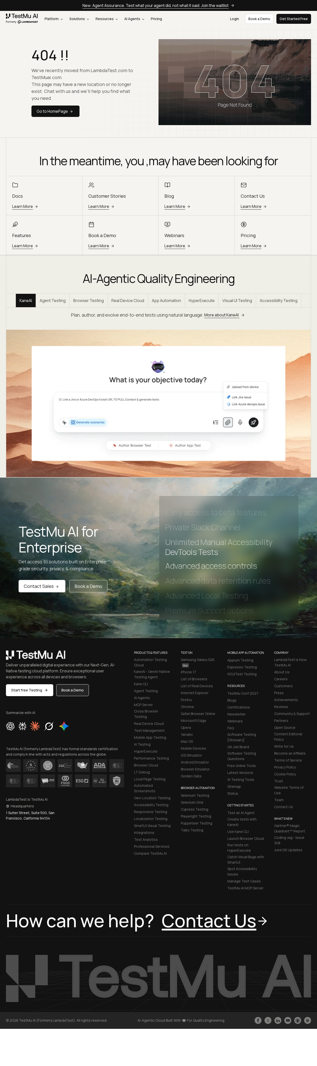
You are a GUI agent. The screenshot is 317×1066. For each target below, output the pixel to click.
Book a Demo (88, 586)
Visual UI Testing (237, 300)
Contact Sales (39, 586)
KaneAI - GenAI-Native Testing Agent (152, 674)
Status (232, 793)
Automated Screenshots (144, 788)
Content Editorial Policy (288, 737)
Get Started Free (294, 18)
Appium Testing (240, 660)
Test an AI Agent (241, 812)
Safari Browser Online (198, 713)
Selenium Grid (192, 802)
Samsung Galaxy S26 (197, 659)
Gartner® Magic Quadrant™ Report (289, 828)
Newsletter (236, 714)
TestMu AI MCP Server (245, 888)
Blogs (232, 700)
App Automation (166, 300)
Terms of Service (288, 760)
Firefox (186, 699)
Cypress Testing (194, 809)
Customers (283, 685)
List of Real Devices (197, 685)
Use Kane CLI (238, 831)
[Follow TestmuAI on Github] (297, 1020)
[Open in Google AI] (64, 726)
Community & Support (292, 713)
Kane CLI (141, 684)
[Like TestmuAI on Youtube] (287, 1020)
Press (279, 692)
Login (234, 18)
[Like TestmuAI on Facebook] (258, 1020)
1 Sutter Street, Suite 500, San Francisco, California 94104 (30, 815)
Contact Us (283, 806)
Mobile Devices (193, 748)
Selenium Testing (195, 795)
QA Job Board (238, 746)
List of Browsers (194, 679)
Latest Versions (240, 772)
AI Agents (132, 18)
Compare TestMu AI (150, 853)
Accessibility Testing (278, 300)
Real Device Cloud (127, 300)
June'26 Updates (288, 849)
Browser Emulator (195, 769)
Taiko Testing (192, 830)
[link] (22, 19)
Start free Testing (26, 690)
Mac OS (187, 741)
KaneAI (26, 300)
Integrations (144, 832)
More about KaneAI (221, 315)
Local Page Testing (149, 779)
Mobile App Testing (150, 737)
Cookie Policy (285, 774)
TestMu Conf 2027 (242, 693)
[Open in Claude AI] (35, 726)
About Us (282, 672)
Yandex (187, 734)
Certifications (238, 707)
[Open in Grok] (49, 726)
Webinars (235, 721)
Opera (186, 727)
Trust (278, 781)
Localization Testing (150, 818)
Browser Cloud (146, 765)
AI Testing (142, 744)
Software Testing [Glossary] (241, 737)
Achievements (286, 699)
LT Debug (142, 772)
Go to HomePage (52, 111)
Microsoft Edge (193, 720)
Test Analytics (146, 839)
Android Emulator (195, 762)
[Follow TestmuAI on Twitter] (267, 1020)
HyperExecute (202, 300)
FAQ (230, 728)
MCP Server (143, 704)
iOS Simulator (191, 755)
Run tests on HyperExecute (239, 848)
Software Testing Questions (241, 756)
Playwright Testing (196, 816)
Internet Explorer (195, 692)
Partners (281, 720)
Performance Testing (151, 758)
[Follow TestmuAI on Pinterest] (307, 1020)
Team (279, 799)
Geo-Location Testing (152, 797)
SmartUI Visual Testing (152, 825)
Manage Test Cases (244, 881)
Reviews (281, 706)
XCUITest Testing (242, 674)
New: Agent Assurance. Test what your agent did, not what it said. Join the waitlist (155, 5)
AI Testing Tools (240, 779)
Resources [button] (105, 18)
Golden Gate (191, 776)
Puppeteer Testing (196, 823)
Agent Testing (53, 300)
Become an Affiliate (290, 753)
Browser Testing (88, 300)
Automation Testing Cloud (150, 662)
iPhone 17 (188, 672)
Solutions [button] (77, 18)
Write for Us (284, 746)
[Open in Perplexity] (22, 726)
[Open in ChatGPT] (10, 726)
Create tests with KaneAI (242, 822)
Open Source (284, 727)
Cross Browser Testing (146, 714)
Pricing (156, 18)
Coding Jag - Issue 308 (289, 840)
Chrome (187, 706)
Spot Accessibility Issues (242, 871)
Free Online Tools (241, 765)
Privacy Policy (285, 767)
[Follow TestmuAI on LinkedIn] (277, 1020)
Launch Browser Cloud (245, 838)
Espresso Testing (242, 667)
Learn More (22, 206)
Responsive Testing (150, 811)
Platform (52, 18)
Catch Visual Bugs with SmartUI (245, 859)
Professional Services (151, 846)
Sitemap (234, 786)
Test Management (149, 730)
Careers (281, 679)
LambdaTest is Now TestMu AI (290, 662)
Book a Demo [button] (259, 18)
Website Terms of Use (289, 790)
